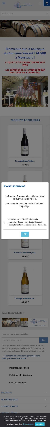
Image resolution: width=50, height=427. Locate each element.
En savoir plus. (28, 424)
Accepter (39, 424)
